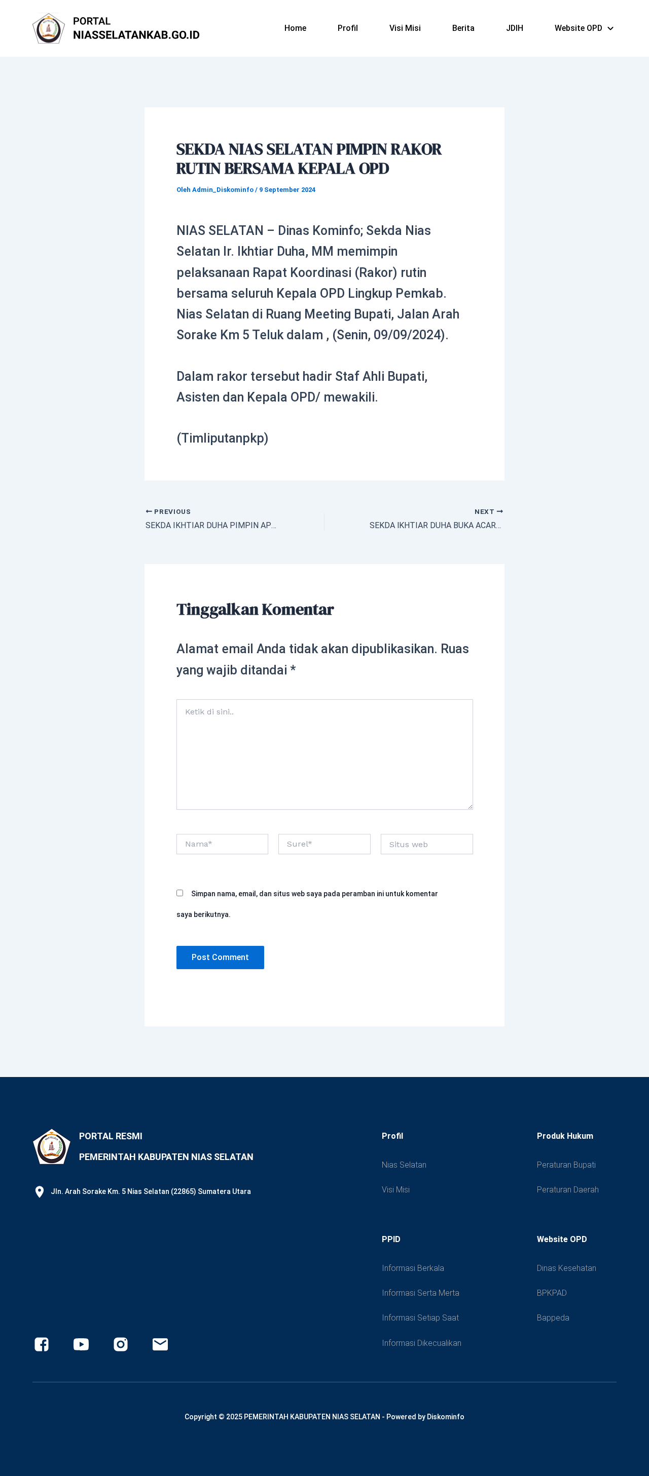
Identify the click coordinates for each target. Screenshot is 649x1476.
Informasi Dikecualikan (421, 1343)
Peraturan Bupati (566, 1165)
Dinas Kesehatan (566, 1268)
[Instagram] (121, 1344)
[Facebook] (41, 1344)
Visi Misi (405, 28)
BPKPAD (552, 1293)
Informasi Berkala (413, 1268)
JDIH (514, 28)
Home (295, 28)
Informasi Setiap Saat (420, 1318)
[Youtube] (81, 1344)
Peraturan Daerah (568, 1189)
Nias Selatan (404, 1165)
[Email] (160, 1344)
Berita (463, 28)
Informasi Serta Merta (420, 1293)
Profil (348, 28)
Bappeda (553, 1318)
